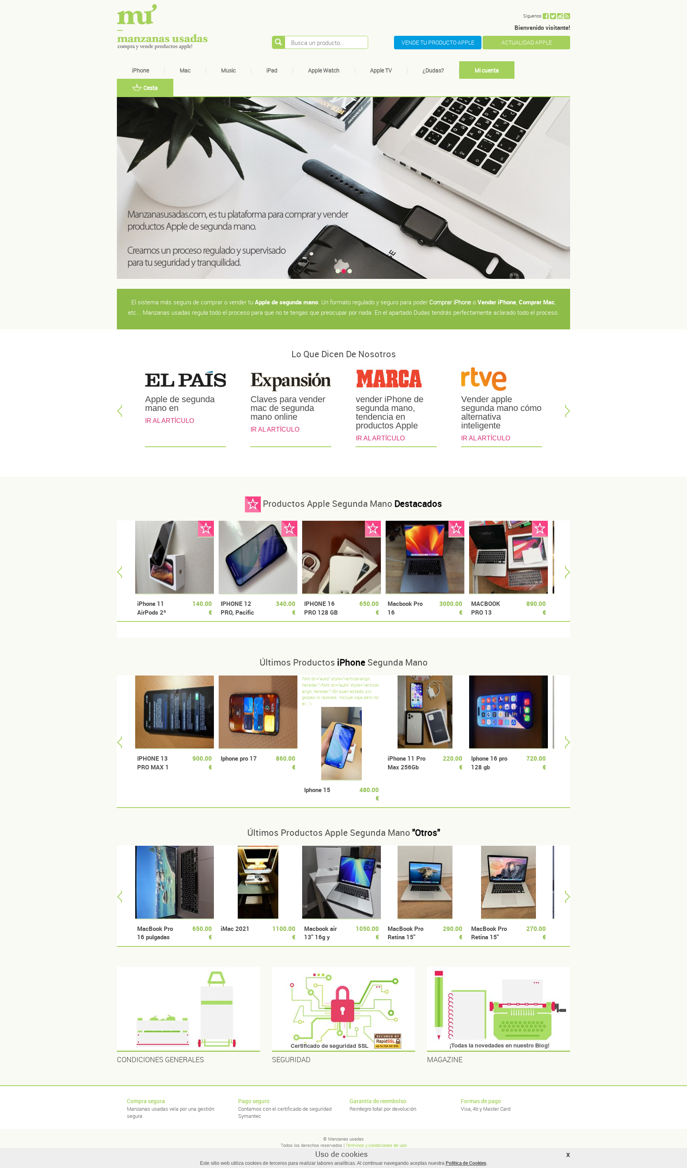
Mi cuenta (487, 70)
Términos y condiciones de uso (376, 1145)
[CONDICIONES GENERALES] (188, 1009)
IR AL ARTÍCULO (169, 420)
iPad (272, 70)
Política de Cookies (466, 1163)
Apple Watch (324, 70)
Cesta (151, 87)
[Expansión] (290, 380)
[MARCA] (396, 380)
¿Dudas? (433, 70)
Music (228, 70)
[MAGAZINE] (498, 1009)
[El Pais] (185, 380)
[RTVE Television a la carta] (501, 380)
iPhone (140, 70)
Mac (185, 70)
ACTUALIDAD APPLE (526, 42)
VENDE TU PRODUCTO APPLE (438, 42)
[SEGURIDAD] (343, 1009)
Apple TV (381, 70)
